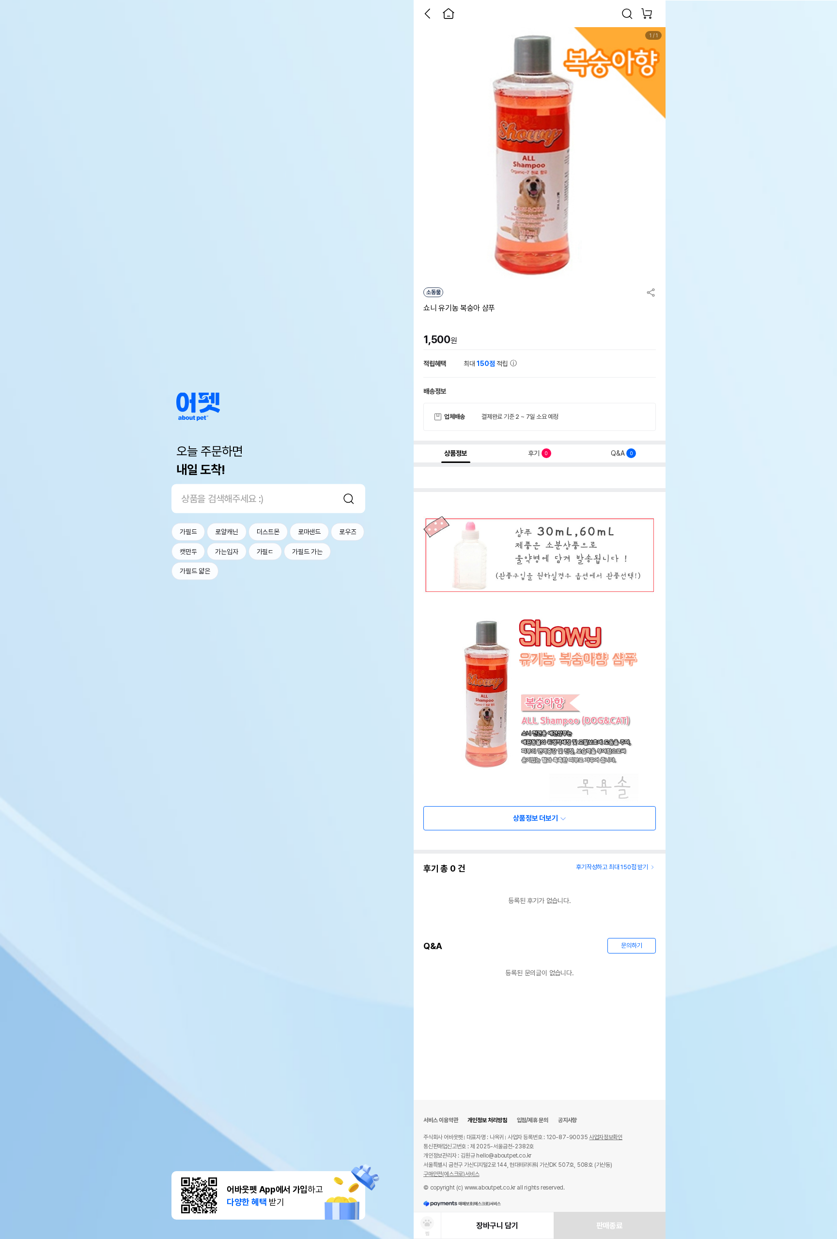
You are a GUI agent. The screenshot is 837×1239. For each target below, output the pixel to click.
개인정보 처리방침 (487, 1120)
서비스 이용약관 (440, 1120)
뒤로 (427, 13)
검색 (348, 499)
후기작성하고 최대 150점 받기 (612, 867)
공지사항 (567, 1120)
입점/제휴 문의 (532, 1120)
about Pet (198, 407)
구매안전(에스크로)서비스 (451, 1174)
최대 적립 (487, 363)
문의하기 (631, 945)
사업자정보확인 (605, 1137)
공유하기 (651, 292)
